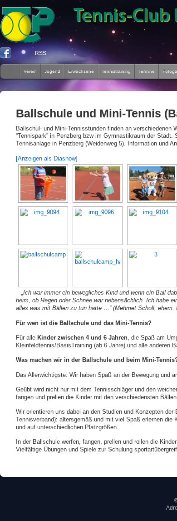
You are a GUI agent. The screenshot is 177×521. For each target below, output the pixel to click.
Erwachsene (81, 71)
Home (7, 71)
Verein (30, 71)
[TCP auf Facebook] (5, 55)
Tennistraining (116, 71)
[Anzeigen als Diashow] (47, 158)
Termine (146, 71)
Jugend (52, 71)
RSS (40, 53)
